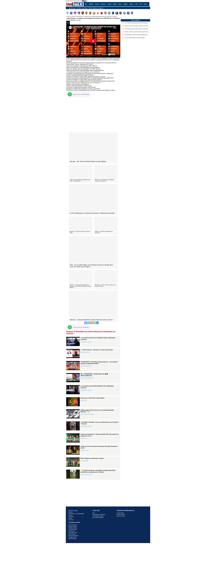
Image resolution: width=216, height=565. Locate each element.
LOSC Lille (94, 13)
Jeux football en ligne (98, 516)
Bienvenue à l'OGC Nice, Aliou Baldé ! (93, 398)
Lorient (90, 13)
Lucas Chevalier (72, 529)
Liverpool (98, 90)
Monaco (98, 13)
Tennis (75, 1)
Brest (75, 13)
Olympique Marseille (109, 13)
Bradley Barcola (72, 528)
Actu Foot (70, 519)
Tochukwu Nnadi (72, 532)
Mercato (79, 1)
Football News (120, 513)
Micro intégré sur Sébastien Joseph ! (92, 458)
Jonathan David (72, 537)
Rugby (67, 1)
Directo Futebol (121, 514)
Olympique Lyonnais (105, 13)
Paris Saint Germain (117, 13)
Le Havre (79, 13)
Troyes (132, 13)
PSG (93, 513)
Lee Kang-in (71, 531)
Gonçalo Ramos (72, 526)
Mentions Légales (73, 510)
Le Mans (82, 13)
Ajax (103, 90)
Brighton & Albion (110, 90)
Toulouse (128, 13)
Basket (71, 1)
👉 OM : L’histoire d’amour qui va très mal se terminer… (85, 7)
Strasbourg (124, 13)
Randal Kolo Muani (73, 535)
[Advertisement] (93, 114)
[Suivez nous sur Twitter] (85, 1)
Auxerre (71, 13)
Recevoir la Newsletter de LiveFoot (80, 331)
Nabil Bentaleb (72, 538)
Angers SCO (67, 13)
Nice (101, 13)
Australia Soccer (121, 516)
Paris (113, 13)
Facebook (71, 516)
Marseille (82, 90)
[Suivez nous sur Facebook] (83, 1)
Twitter (70, 518)
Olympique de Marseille (98, 514)
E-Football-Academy (97, 517)
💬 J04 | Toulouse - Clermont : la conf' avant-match (97, 350)
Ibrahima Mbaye (72, 525)
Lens (86, 13)
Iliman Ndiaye (72, 534)
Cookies (70, 512)
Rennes (120, 13)
